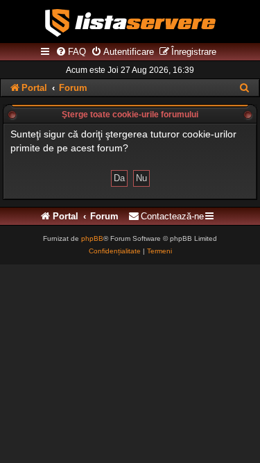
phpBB (92, 238)
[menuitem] (70, 52)
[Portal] (130, 23)
